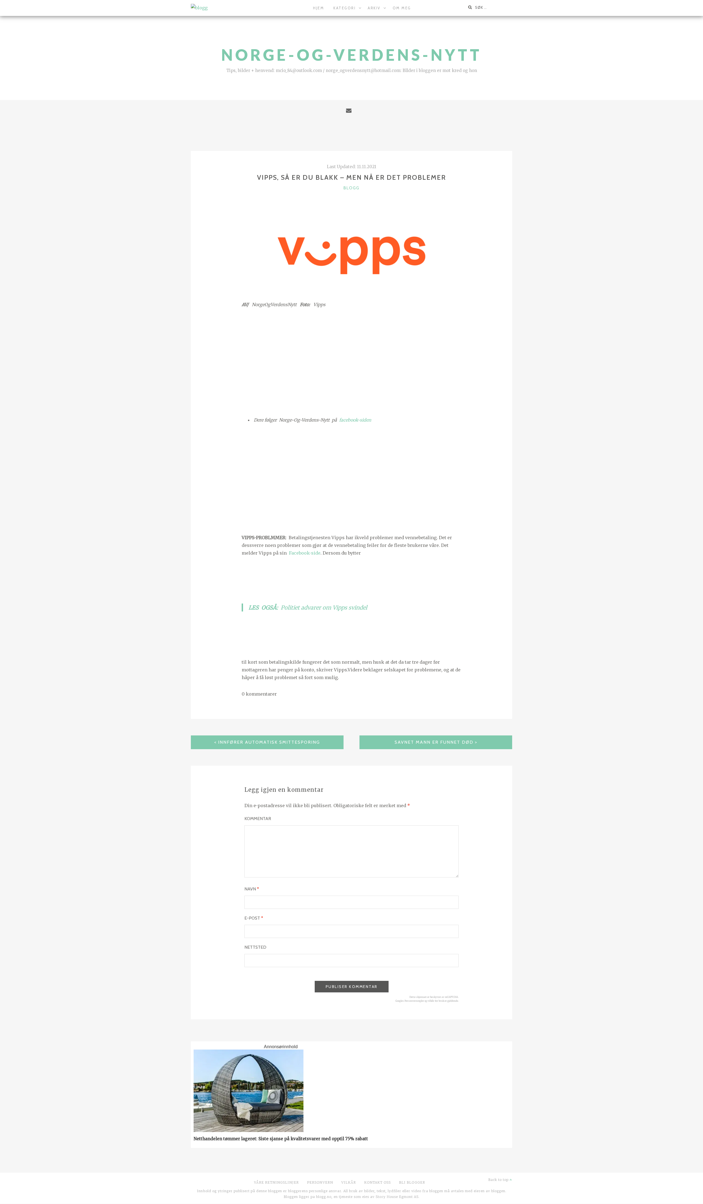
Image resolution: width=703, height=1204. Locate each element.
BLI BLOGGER (412, 1182)
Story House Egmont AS (397, 1197)
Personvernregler (414, 1001)
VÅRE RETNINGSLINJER (276, 1182)
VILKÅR (348, 1182)
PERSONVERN (320, 1182)
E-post (253, 918)
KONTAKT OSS (377, 1182)
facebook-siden (354, 420)
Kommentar (257, 818)
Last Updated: (351, 166)
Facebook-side (304, 553)
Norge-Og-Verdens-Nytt (351, 55)
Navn (251, 889)
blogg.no (323, 1197)
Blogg (351, 188)
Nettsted (255, 947)
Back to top (499, 1180)
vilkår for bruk (436, 1001)
